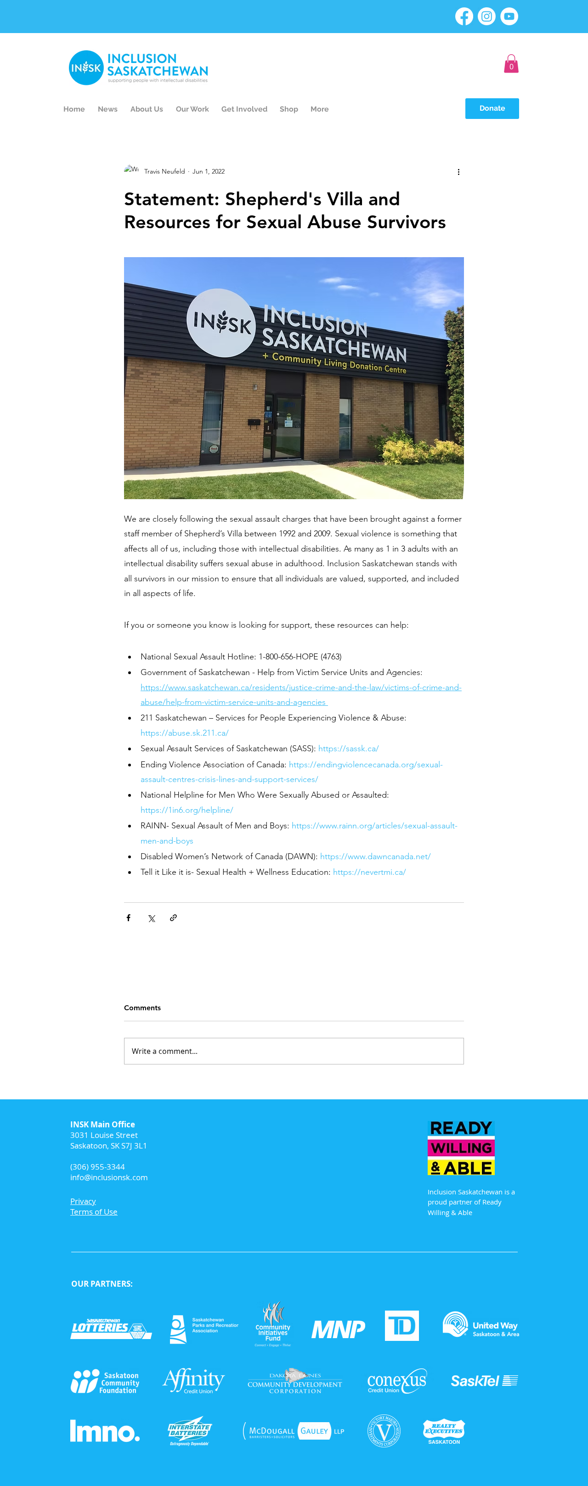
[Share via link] (173, 917)
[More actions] (458, 171)
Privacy (83, 1201)
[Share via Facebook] (128, 917)
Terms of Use (94, 1211)
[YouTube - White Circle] (509, 16)
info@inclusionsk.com (109, 1177)
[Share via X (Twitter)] (151, 917)
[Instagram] (487, 16)
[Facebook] (464, 16)
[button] (511, 63)
